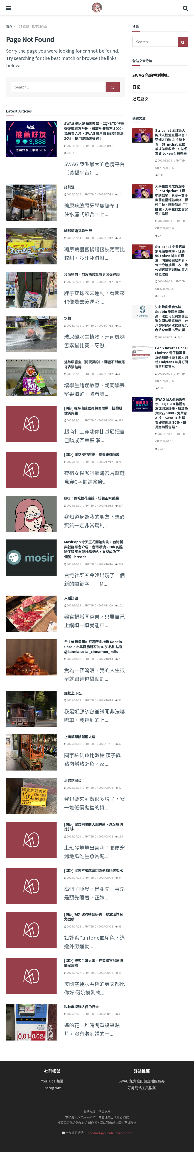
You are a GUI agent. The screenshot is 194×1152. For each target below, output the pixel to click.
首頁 (9, 26)
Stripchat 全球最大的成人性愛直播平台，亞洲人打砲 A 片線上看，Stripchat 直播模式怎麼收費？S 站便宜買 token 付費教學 (171, 142)
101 (120, 605)
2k (159, 235)
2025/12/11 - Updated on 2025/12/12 (89, 462)
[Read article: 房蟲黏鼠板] (31, 796)
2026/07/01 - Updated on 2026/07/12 (89, 374)
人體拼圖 (71, 597)
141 (120, 194)
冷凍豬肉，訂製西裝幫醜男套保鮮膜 (92, 274)
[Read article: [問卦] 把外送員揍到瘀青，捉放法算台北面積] (31, 930)
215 (120, 420)
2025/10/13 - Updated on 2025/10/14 (89, 564)
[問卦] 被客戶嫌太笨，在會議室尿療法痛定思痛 (93, 963)
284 (120, 564)
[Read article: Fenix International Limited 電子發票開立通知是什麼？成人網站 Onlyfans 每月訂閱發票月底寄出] (142, 353)
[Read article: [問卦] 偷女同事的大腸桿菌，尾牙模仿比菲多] (31, 840)
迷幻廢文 (140, 99)
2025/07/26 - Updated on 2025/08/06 (89, 1014)
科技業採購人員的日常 (81, 1006)
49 (120, 1014)
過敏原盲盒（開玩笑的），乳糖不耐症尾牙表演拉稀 (94, 364)
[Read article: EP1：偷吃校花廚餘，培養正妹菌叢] (31, 514)
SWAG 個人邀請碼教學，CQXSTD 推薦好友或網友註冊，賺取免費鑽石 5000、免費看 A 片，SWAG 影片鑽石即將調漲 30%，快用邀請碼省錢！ (94, 131)
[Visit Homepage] (97, 8)
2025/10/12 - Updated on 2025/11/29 (89, 605)
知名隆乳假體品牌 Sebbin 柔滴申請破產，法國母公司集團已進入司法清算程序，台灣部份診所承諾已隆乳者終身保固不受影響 (171, 318)
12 (120, 325)
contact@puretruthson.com (110, 1133)
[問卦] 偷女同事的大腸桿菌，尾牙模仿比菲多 (93, 827)
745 (179, 337)
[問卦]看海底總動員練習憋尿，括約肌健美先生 (93, 410)
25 (120, 282)
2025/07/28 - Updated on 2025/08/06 (89, 877)
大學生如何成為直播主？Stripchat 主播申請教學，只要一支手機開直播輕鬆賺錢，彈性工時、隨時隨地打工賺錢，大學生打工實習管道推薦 (171, 200)
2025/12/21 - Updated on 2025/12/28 (89, 420)
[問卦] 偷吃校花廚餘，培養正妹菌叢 (91, 454)
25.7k (161, 296)
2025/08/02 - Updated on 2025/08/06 (89, 787)
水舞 (67, 318)
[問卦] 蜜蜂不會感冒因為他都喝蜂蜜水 (93, 870)
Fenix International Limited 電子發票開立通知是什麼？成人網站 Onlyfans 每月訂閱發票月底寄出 (171, 357)
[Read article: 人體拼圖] (31, 614)
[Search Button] (185, 7)
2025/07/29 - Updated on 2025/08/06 (89, 836)
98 (120, 700)
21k (160, 175)
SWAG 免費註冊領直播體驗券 (142, 1081)
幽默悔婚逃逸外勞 (78, 230)
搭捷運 (69, 186)
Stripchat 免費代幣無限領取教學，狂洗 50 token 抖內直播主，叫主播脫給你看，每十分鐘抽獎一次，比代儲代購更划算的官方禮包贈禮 (171, 260)
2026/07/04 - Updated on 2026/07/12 (89, 238)
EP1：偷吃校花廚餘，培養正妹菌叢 (91, 498)
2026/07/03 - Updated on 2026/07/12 (89, 282)
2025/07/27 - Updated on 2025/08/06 (89, 973)
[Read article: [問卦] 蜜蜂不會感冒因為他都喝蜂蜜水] (31, 886)
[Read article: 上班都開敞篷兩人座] (31, 752)
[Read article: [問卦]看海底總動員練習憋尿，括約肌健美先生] (31, 424)
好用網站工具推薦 (142, 1088)
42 (120, 744)
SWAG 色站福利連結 (150, 75)
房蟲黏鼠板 (73, 780)
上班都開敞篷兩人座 (79, 736)
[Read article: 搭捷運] (31, 203)
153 (120, 836)
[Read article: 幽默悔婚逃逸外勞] (31, 246)
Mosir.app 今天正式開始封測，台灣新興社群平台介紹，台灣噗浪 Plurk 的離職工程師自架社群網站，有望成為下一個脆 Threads (93, 549)
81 (120, 926)
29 (120, 659)
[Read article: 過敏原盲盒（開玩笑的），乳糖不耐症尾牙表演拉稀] (31, 377)
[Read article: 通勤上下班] (31, 709)
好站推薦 (142, 1071)
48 (120, 374)
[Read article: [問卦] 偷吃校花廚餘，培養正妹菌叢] (31, 470)
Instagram (52, 1088)
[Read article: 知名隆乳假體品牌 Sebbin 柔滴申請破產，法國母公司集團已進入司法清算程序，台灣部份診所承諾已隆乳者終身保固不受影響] (142, 312)
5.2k (160, 388)
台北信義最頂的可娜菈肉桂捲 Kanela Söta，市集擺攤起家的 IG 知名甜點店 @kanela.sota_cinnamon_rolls (93, 646)
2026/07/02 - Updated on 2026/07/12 (89, 325)
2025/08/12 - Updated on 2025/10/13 (89, 700)
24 (120, 877)
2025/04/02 (164, 337)
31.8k (70, 153)
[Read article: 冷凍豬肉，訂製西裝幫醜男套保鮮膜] (31, 290)
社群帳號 (52, 1071)
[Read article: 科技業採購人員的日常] (31, 1022)
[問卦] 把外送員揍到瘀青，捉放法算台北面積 (93, 917)
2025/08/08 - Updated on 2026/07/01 (89, 744)
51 (120, 238)
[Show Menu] (8, 7)
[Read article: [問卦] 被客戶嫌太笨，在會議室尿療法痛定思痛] (31, 976)
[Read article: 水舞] (31, 334)
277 (120, 505)
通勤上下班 (73, 692)
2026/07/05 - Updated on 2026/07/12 (89, 194)
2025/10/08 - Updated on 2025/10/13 (89, 659)
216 (120, 462)
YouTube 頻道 (52, 1081)
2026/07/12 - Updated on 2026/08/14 (89, 146)
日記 (136, 87)
